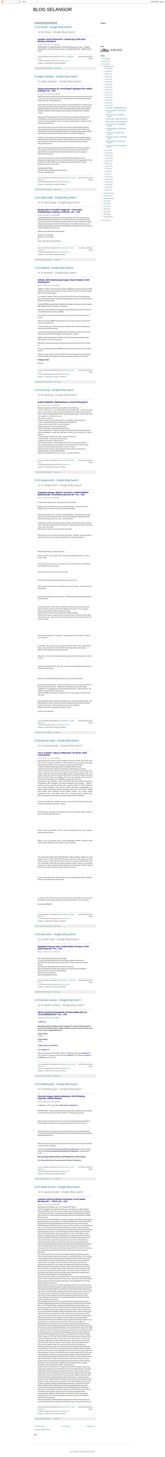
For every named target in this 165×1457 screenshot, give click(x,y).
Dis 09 (108, 169)
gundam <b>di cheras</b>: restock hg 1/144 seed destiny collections (61, 40)
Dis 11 (108, 163)
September (107, 198)
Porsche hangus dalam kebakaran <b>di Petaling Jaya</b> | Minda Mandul (61, 1097)
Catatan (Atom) (45, 1429)
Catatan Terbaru (40, 1426)
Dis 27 (108, 79)
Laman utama (66, 1426)
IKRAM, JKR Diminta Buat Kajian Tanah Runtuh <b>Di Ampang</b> (63, 281)
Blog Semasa (64, 1105)
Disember (107, 66)
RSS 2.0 (71, 1055)
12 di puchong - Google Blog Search (54, 390)
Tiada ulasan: (58, 68)
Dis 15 (108, 153)
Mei (105, 209)
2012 (104, 64)
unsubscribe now (64, 60)
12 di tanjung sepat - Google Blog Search (56, 740)
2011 (104, 220)
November (107, 193)
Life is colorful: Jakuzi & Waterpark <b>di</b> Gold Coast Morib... (62, 754)
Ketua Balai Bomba (47, 1160)
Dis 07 (108, 174)
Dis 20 (108, 97)
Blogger (92, 1451)
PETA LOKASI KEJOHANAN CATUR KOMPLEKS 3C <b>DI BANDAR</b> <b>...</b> (62, 1013)
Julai (105, 203)
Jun (105, 206)
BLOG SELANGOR (52, 9)
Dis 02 (108, 187)
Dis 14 (108, 155)
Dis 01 (108, 190)
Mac (105, 214)
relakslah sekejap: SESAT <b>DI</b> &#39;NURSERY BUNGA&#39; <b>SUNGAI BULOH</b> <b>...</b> (63, 493)
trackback (41, 1057)
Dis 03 (108, 184)
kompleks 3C (45, 1049)
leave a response (84, 1055)
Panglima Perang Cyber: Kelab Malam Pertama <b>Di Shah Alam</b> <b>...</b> (63, 947)
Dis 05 (108, 179)
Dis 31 (108, 68)
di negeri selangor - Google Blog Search (56, 76)
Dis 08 (108, 171)
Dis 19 (108, 100)
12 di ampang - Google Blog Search (53, 267)
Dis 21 (108, 95)
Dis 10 (108, 166)
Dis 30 (108, 71)
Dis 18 (108, 103)
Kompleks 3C (86, 1053)
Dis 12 (108, 161)
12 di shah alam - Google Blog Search (55, 934)
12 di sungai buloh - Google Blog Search (56, 480)
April (105, 211)
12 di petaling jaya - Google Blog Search (56, 1084)
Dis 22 (108, 92)
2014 (104, 59)
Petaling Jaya (77, 1160)
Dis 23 (108, 89)
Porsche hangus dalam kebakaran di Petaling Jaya (64, 1149)
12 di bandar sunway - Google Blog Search (57, 1000)
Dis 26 (108, 82)
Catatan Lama (91, 1426)
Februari (107, 217)
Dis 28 (108, 76)
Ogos (106, 201)
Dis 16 (108, 150)
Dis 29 (108, 74)
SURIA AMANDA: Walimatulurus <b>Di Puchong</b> (63, 402)
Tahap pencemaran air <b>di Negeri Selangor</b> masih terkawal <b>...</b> (65, 90)
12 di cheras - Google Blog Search (53, 27)
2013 (104, 61)
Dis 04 (108, 182)
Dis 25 (108, 84)
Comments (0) (73, 1105)
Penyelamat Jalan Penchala (63, 1160)
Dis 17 (108, 105)
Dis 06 (108, 177)
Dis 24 (108, 87)
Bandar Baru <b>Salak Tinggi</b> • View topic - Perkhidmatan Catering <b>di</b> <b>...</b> (60, 211)
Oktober (106, 196)
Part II (49, 904)
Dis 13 (108, 158)
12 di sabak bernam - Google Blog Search (57, 1186)
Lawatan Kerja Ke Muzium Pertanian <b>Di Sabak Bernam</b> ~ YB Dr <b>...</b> (61, 1200)
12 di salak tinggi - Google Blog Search (55, 197)
